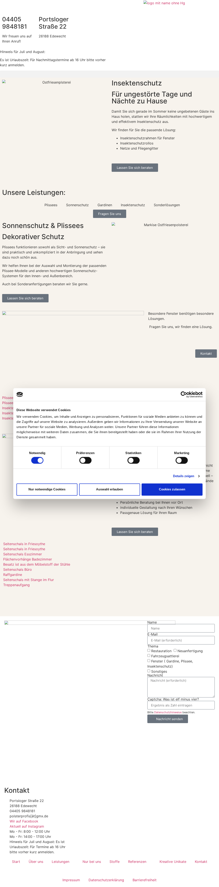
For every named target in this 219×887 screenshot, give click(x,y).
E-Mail (152, 634)
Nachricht (155, 675)
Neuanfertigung (190, 651)
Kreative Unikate (173, 861)
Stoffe (115, 861)
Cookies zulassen (172, 489)
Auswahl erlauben (109, 489)
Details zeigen (183, 476)
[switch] (85, 460)
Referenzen (137, 861)
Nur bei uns (92, 861)
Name (152, 622)
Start (16, 861)
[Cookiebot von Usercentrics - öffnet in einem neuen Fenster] (184, 394)
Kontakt (201, 861)
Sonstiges (159, 671)
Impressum (71, 880)
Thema (152, 646)
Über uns (36, 861)
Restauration (161, 651)
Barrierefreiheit (145, 880)
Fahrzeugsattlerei (165, 656)
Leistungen (60, 861)
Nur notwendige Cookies (46, 489)
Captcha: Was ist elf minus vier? (173, 699)
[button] (109, 74)
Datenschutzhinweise (168, 712)
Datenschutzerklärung (106, 880)
